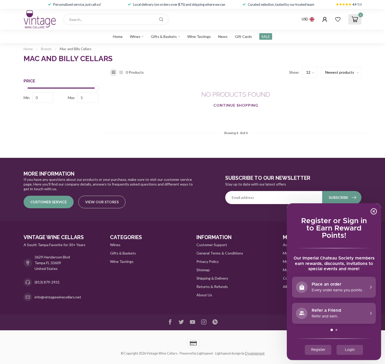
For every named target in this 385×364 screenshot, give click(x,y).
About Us (204, 295)
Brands (46, 49)
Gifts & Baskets (164, 36)
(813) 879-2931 (47, 282)
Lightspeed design (228, 353)
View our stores (102, 202)
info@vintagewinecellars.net (58, 297)
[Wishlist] (337, 19)
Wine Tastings (199, 36)
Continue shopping (235, 105)
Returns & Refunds (212, 286)
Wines (135, 36)
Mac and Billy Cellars (75, 49)
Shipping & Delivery (212, 278)
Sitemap (203, 270)
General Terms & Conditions (219, 253)
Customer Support (211, 244)
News (223, 36)
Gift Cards (243, 36)
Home (118, 36)
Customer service (48, 202)
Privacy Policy (207, 261)
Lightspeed (205, 353)
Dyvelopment (255, 353)
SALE (265, 36)
